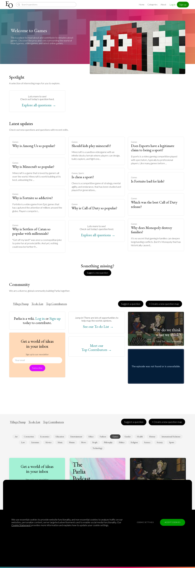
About (163, 4)
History (152, 436)
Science (147, 442)
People (95, 442)
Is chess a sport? (83, 177)
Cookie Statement (21, 525)
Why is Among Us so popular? (33, 145)
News (83, 442)
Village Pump (21, 304)
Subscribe (37, 367)
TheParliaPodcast (81, 471)
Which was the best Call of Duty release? (154, 204)
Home (141, 4)
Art (16, 436)
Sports (81, 173)
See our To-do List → (98, 326)
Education (60, 436)
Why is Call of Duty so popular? (94, 208)
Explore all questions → (39, 105)
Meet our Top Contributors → (97, 347)
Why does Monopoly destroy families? (151, 229)
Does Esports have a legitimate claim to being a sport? (152, 147)
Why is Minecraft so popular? (33, 166)
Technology (97, 448)
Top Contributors (56, 304)
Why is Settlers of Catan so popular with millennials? (31, 231)
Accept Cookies (172, 522)
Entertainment (76, 436)
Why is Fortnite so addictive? (32, 197)
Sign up (182, 4)
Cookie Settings (145, 522)
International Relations (171, 436)
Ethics (91, 436)
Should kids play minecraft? (91, 145)
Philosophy (108, 442)
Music (60, 442)
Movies (48, 442)
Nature (72, 442)
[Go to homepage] (9, 4)
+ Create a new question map (164, 303)
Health (140, 436)
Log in (173, 4)
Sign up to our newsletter (37, 354)
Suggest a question (130, 303)
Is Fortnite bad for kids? (148, 181)
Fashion (103, 436)
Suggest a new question (97, 272)
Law (23, 442)
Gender (127, 436)
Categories (152, 4)
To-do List (37, 304)
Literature (35, 442)
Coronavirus (29, 436)
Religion (134, 442)
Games (15, 142)
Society (160, 442)
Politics (121, 442)
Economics (44, 436)
